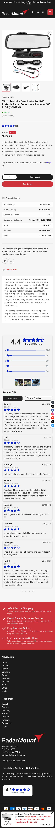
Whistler (6, 681)
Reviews (6, 720)
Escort (5, 668)
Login (4, 691)
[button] (10, 126)
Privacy (5, 717)
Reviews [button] (9, 392)
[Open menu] (50, 12)
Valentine (6, 672)
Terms (5, 713)
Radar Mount (8, 97)
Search (5, 704)
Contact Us (7, 723)
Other (4, 688)
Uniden (5, 665)
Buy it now (27, 184)
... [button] (15, 431)
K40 (4, 684)
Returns (5, 707)
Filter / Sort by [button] (34, 398)
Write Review (12, 398)
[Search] (33, 12)
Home (4, 662)
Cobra (4, 675)
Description (11, 269)
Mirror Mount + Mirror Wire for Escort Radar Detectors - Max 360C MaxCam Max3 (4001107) (32, 819)
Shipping (6, 710)
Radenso (6, 678)
